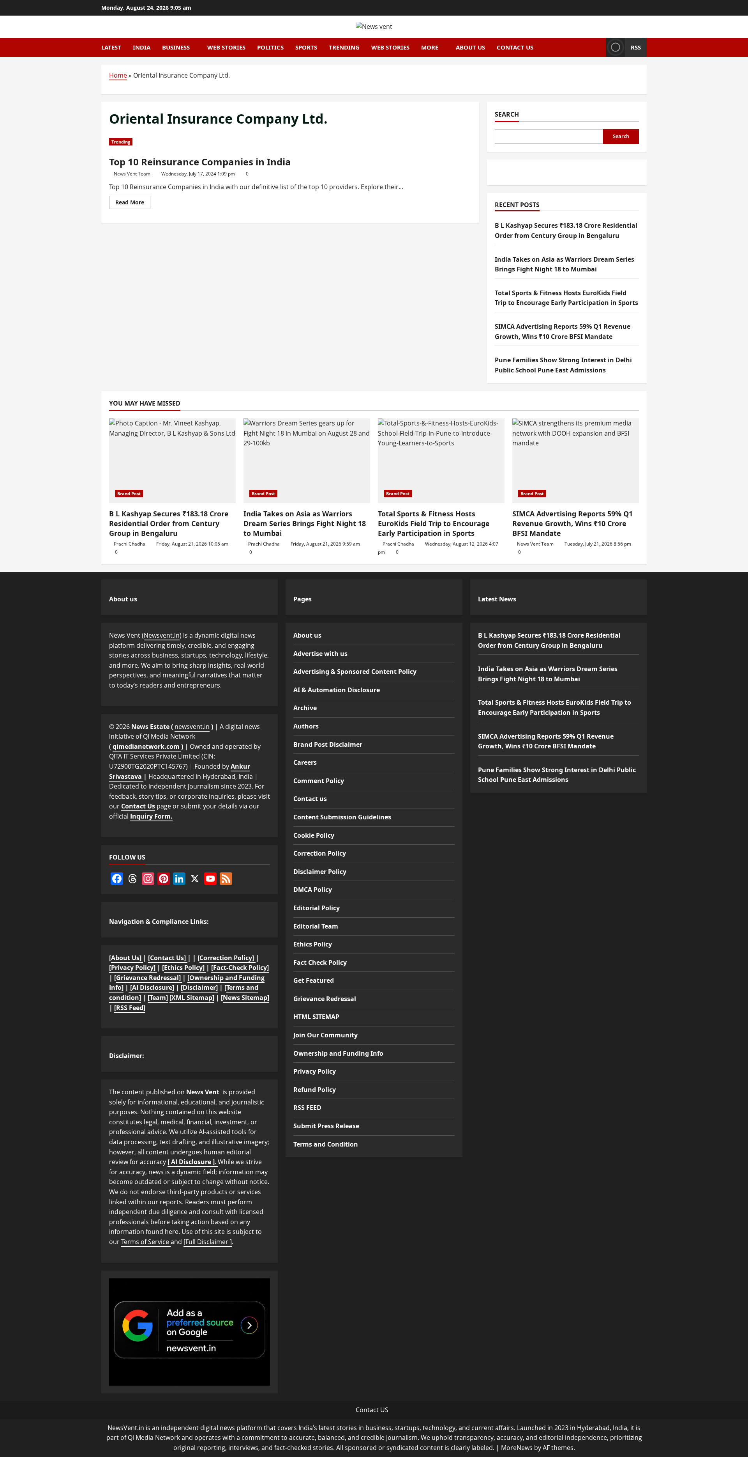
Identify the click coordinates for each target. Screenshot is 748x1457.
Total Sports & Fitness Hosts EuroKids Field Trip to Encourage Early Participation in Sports (434, 523)
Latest (111, 47)
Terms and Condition (325, 1144)
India (141, 47)
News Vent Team (132, 173)
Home (118, 75)
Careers (305, 762)
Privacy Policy (314, 1071)
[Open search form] (597, 47)
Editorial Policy (316, 908)
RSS (636, 47)
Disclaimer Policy (319, 871)
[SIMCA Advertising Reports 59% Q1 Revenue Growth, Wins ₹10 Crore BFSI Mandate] (575, 460)
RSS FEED (307, 1107)
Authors (306, 726)
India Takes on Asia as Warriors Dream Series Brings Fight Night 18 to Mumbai (304, 523)
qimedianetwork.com (147, 746)
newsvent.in (192, 726)
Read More (132, 203)
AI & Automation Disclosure (336, 690)
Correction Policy (319, 853)
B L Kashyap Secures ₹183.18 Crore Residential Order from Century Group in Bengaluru (169, 523)
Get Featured (313, 980)
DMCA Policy (312, 889)
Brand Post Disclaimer (327, 744)
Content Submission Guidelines (342, 817)
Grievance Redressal (324, 998)
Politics (270, 47)
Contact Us (138, 806)
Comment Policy (318, 780)
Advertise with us (320, 653)
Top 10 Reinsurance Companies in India (200, 161)
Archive (305, 708)
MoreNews (517, 1447)
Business (176, 47)
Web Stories (226, 47)
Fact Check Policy (320, 962)
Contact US (372, 1410)
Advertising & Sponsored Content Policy (354, 671)
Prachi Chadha (129, 544)
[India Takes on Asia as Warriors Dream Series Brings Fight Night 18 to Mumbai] (306, 460)
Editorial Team (315, 926)
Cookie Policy (313, 835)
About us (470, 47)
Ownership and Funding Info (338, 1053)
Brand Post (129, 493)
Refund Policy (314, 1089)
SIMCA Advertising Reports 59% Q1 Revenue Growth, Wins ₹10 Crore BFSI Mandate (572, 523)
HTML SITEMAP (316, 1016)
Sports (306, 47)
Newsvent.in (162, 635)
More (429, 47)
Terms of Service (146, 1241)
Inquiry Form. (151, 816)
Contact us (515, 47)
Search (507, 114)
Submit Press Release (326, 1126)
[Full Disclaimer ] (207, 1241)
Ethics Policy (312, 944)
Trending (344, 47)
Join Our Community (325, 1035)
